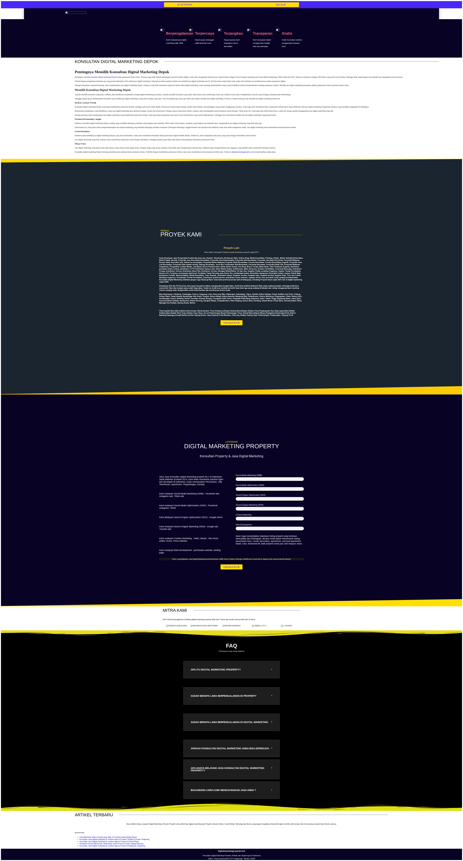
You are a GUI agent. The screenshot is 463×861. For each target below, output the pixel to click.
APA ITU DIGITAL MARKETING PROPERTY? (216, 669)
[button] (165, 625)
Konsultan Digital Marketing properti (187, 477)
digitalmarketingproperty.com (243, 152)
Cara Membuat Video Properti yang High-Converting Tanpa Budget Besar (108, 837)
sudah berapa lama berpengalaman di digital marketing (229, 722)
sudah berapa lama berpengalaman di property (223, 696)
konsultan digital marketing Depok (103, 77)
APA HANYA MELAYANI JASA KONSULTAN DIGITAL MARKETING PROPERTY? (227, 769)
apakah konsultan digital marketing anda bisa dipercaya (230, 748)
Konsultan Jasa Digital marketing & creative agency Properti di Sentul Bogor (109, 841)
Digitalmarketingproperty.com (231, 851)
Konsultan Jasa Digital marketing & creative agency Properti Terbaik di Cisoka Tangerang (114, 839)
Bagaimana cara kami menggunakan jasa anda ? (223, 790)
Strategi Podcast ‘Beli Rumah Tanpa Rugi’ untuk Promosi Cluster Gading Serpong (111, 844)
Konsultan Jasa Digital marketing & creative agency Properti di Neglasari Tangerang (112, 846)
